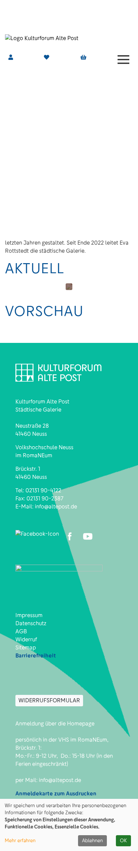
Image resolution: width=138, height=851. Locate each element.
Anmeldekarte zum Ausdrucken (55, 793)
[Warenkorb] (83, 58)
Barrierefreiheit (35, 655)
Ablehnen (92, 841)
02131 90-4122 (43, 490)
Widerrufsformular (49, 700)
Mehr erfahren (20, 841)
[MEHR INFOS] (69, 286)
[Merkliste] (46, 57)
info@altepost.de (56, 506)
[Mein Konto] (10, 57)
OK (123, 841)
